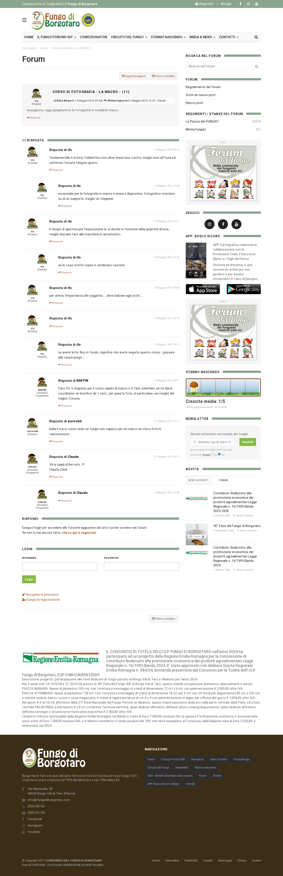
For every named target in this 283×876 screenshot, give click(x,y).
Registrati (206, 4)
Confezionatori (93, 37)
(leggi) (206, 454)
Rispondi (34, 117)
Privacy (241, 860)
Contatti (227, 37)
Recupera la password (41, 595)
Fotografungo (241, 759)
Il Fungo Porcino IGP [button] (55, 37)
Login (228, 4)
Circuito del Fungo (158, 767)
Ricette (217, 775)
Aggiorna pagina (135, 76)
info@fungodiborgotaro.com (49, 800)
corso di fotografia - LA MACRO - (71, 48)
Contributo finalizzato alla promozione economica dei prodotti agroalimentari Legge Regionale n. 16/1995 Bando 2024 (235, 556)
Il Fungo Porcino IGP (173, 759)
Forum (44, 48)
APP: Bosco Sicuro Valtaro (163, 783)
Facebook (35, 819)
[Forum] (223, 173)
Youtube (34, 832)
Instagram (35, 825)
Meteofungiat (196, 129)
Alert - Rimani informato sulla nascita (170, 775)
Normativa (197, 759)
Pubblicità (191, 860)
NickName (29, 558)
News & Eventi (218, 759)
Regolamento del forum (203, 87)
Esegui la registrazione (43, 600)
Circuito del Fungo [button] (127, 37)
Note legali (225, 860)
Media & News (201, 37)
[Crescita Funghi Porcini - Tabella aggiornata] (223, 387)
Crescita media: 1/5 (205, 401)
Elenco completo (165, 76)
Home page (29, 48)
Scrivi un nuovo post (201, 95)
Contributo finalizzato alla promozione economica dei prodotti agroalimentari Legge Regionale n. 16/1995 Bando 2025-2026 (235, 502)
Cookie (256, 860)
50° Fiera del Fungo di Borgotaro (236, 526)
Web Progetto (94, 865)
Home (28, 37)
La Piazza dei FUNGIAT (202, 121)
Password (111, 558)
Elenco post (194, 103)
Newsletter (182, 767)
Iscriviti (247, 442)
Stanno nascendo (167, 37)
